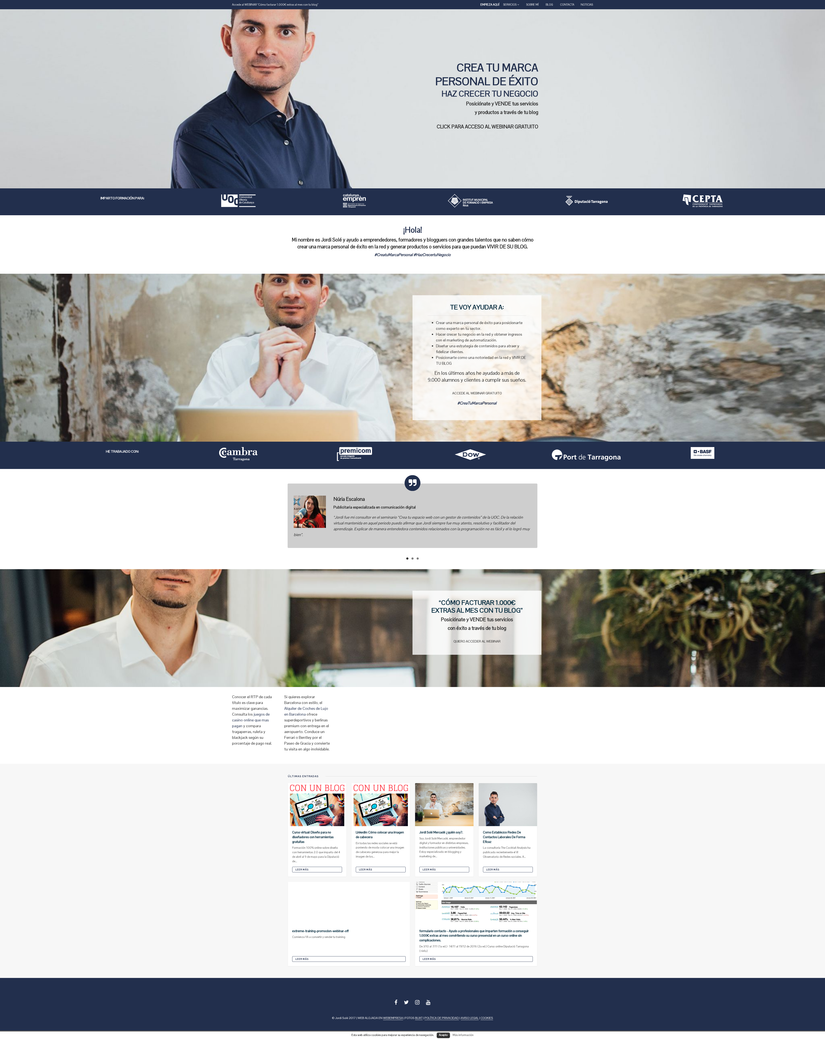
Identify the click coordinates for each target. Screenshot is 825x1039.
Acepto (443, 1035)
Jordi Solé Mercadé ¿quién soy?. (441, 835)
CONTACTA (567, 4)
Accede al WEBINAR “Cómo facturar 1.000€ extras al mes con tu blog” (275, 4)
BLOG (549, 4)
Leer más (302, 872)
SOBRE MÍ (532, 4)
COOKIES (487, 1020)
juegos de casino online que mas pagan (251, 722)
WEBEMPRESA (393, 1020)
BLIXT (419, 1020)
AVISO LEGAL (470, 1020)
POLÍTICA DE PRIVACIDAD (442, 1020)
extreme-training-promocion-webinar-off (320, 933)
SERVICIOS (509, 4)
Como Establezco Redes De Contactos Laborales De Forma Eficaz (504, 839)
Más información (463, 1035)
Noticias (587, 4)
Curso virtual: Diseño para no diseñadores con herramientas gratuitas (313, 839)
